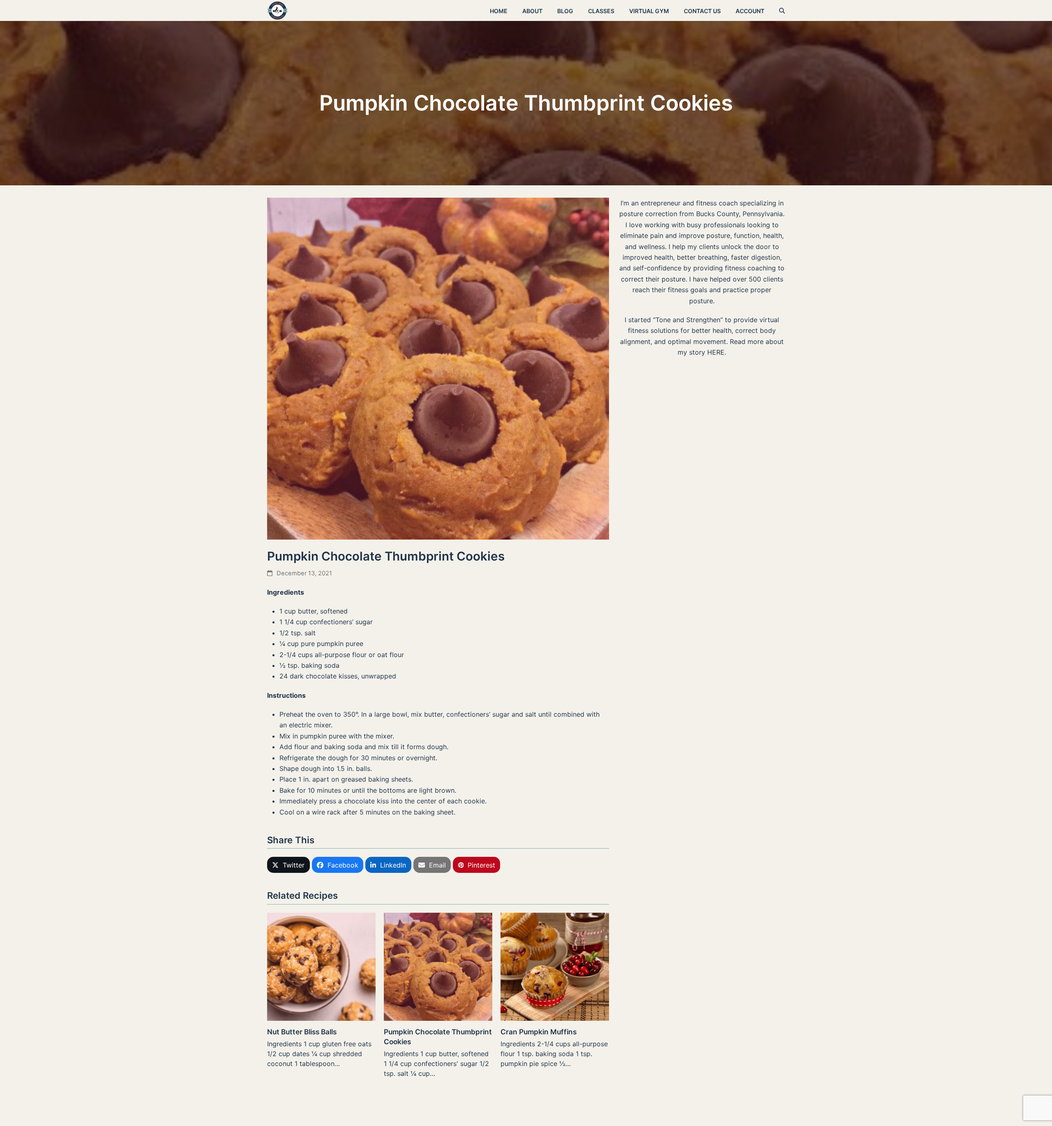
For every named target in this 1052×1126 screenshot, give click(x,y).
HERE (715, 352)
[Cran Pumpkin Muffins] (555, 966)
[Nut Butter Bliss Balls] (321, 966)
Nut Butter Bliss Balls (302, 1031)
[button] (782, 10)
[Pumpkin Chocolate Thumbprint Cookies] (438, 966)
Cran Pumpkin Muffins (539, 1031)
